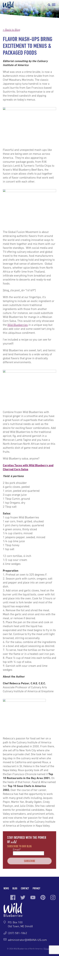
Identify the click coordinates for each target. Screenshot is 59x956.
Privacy (36, 888)
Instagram (52, 897)
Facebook (12, 897)
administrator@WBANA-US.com (27, 939)
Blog (14, 888)
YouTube (32, 897)
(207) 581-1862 (17, 933)
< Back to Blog (11, 29)
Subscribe (29, 861)
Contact (25, 888)
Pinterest (42, 897)
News (6, 888)
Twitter (22, 897)
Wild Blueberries (8, 5)
